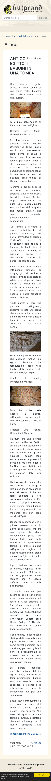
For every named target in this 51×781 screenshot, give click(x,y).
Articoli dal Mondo (24, 36)
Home (8, 36)
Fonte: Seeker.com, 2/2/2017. (25, 733)
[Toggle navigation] (4, 29)
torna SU (36, 742)
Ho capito (42, 775)
